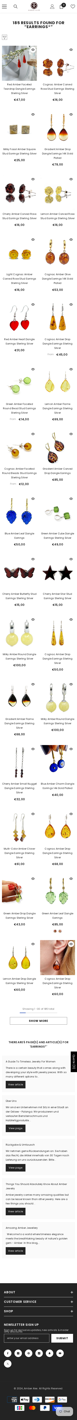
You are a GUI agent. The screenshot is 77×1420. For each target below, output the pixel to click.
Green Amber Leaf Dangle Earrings (57, 915)
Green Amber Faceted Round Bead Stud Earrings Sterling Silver (19, 408)
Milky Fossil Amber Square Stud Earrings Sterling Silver (19, 151)
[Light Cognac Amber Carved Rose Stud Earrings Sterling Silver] (19, 253)
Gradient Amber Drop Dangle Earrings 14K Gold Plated (57, 154)
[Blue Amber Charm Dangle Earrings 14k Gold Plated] (57, 762)
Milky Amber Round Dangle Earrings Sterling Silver (19, 656)
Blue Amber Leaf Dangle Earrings (19, 536)
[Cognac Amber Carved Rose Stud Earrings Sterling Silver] (57, 63)
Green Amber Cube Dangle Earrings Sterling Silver (57, 536)
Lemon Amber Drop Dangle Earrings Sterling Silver (19, 981)
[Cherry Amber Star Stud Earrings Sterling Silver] (57, 572)
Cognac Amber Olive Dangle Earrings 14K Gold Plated (57, 279)
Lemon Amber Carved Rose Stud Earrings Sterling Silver (57, 216)
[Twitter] (7, 1364)
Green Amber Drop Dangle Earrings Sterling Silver (19, 915)
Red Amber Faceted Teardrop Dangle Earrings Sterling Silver (20, 89)
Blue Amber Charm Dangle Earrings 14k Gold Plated (57, 786)
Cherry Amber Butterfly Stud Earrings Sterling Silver (19, 596)
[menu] (4, 6)
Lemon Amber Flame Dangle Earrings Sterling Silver (58, 408)
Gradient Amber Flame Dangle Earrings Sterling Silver (20, 723)
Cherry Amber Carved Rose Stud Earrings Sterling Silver (19, 216)
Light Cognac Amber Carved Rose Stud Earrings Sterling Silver (19, 279)
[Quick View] (33, 50)
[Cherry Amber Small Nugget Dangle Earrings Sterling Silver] (19, 762)
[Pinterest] (28, 1353)
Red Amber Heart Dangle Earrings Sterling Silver (19, 341)
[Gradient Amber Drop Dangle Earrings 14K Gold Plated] (57, 128)
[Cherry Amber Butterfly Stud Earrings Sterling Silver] (19, 572)
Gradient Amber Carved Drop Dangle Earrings (57, 471)
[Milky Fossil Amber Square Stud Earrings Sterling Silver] (19, 128)
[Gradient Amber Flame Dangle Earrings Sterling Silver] (19, 697)
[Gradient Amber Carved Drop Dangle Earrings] (57, 447)
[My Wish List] (73, 6)
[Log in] (52, 6)
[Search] (15, 6)
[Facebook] (7, 1353)
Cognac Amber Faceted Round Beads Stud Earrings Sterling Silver (19, 473)
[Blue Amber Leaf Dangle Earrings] (19, 512)
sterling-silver (60, 931)
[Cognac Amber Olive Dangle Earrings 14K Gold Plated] (57, 253)
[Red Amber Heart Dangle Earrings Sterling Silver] (19, 318)
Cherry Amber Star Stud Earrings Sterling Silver (57, 596)
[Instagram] (18, 1353)
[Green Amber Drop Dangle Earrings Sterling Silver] (19, 892)
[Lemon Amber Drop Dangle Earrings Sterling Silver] (19, 957)
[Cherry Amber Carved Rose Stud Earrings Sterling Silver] (19, 192)
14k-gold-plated (55, 931)
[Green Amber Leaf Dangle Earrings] (57, 892)
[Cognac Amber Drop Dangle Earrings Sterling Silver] (57, 318)
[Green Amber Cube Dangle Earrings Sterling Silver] (57, 512)
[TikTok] (39, 1353)
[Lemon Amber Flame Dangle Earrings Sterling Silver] (57, 382)
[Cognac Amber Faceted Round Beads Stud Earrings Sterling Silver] (19, 447)
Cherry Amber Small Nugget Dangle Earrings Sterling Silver (19, 788)
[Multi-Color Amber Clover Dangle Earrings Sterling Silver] (19, 827)
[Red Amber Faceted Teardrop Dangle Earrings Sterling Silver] (19, 63)
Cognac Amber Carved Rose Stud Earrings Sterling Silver (57, 89)
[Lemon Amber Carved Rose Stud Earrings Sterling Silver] (57, 192)
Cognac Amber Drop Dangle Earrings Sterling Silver (58, 344)
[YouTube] (60, 1353)
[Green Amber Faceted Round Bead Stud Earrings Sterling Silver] (19, 382)
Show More (38, 1021)
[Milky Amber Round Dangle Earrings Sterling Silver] (19, 633)
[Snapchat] (49, 1353)
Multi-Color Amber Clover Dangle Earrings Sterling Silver (19, 853)
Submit (62, 1338)
